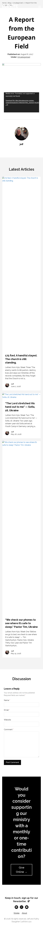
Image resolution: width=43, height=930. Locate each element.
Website (7, 720)
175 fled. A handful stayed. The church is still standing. (21, 359)
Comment (9, 729)
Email (7, 710)
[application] (21, 102)
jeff (21, 144)
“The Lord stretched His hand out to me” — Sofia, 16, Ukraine (20, 407)
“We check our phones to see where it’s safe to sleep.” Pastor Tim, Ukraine (21, 623)
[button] (39, 7)
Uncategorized (24, 57)
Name (7, 700)
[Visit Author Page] (21, 133)
